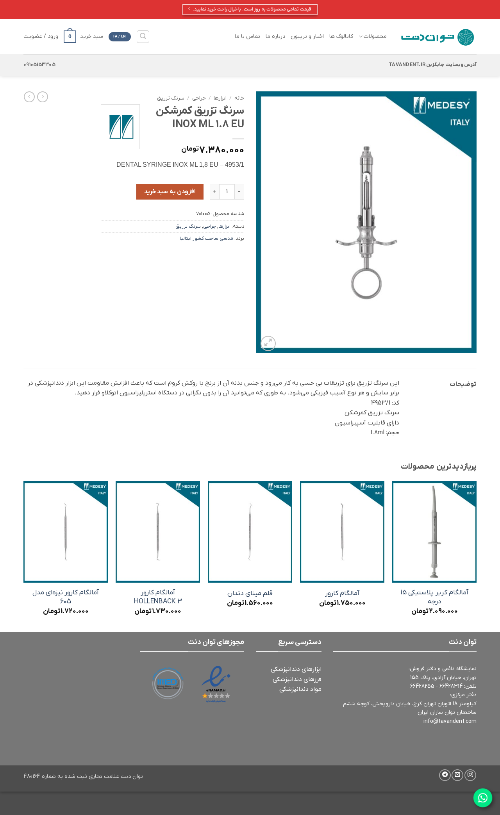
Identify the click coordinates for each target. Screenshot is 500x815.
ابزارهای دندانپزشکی (296, 669)
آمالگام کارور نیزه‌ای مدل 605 (65, 597)
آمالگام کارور (342, 593)
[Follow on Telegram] (445, 775)
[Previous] (476, 555)
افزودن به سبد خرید (170, 192)
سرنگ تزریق (170, 98)
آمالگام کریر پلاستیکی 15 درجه (434, 597)
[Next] (24, 555)
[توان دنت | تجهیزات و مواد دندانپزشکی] (437, 36)
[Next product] (42, 96)
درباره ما (275, 36)
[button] (143, 36)
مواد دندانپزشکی (300, 689)
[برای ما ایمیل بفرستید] (457, 775)
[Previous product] (29, 96)
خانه (239, 98)
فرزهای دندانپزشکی (297, 679)
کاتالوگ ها (341, 36)
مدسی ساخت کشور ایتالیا (206, 238)
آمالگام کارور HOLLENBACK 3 (158, 597)
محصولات (375, 36)
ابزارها (220, 98)
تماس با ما (247, 36)
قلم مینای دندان (250, 593)
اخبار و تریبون (307, 36)
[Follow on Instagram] (470, 775)
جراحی (199, 98)
